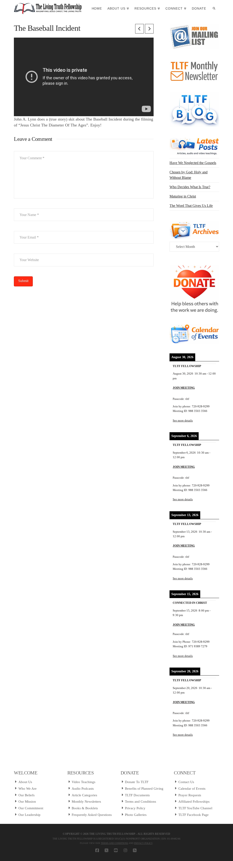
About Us (25, 782)
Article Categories (84, 795)
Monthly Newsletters (86, 801)
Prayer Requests (189, 795)
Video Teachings (83, 782)
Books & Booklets (85, 808)
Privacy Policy (135, 808)
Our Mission (27, 801)
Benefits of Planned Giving (144, 788)
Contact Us (186, 782)
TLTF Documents (137, 795)
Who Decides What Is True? (190, 187)
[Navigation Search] (214, 8)
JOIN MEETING (184, 387)
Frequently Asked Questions (92, 815)
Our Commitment (30, 808)
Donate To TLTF (136, 782)
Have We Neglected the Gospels (193, 163)
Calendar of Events (191, 788)
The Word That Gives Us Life (191, 206)
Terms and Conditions (140, 801)
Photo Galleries (136, 815)
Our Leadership (29, 815)
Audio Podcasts (83, 788)
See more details (183, 420)
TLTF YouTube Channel (195, 808)
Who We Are (27, 788)
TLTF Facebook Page (193, 815)
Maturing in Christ (183, 196)
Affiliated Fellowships (194, 801)
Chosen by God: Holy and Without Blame (189, 175)
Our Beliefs (26, 795)
